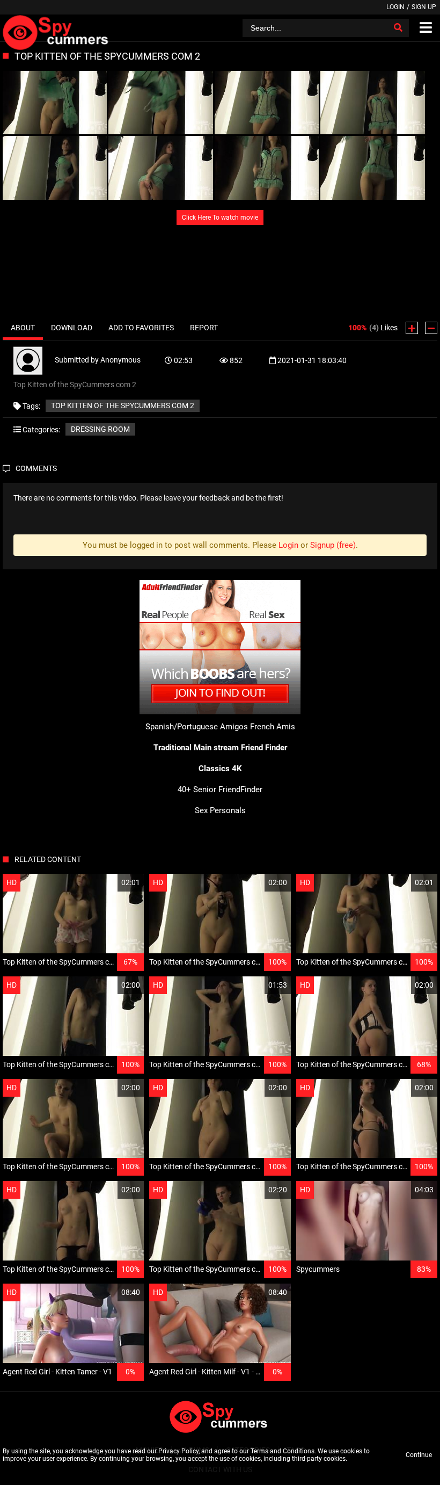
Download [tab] (71, 327)
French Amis (272, 726)
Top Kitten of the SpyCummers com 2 (122, 405)
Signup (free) (333, 545)
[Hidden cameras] (57, 28)
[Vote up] (412, 328)
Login (395, 7)
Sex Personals (220, 810)
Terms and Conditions (282, 1451)
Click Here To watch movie (220, 217)
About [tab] (23, 327)
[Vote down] (431, 328)
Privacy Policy (178, 1451)
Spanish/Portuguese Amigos (196, 726)
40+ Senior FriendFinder (220, 789)
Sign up (424, 7)
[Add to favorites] (110, 883)
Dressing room (100, 429)
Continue (419, 1455)
